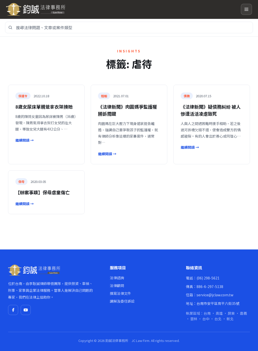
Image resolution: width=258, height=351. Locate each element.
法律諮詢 (117, 277)
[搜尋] (10, 27)
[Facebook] (13, 310)
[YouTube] (26, 310)
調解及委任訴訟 (122, 301)
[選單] (246, 9)
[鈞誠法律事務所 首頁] (121, 9)
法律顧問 (117, 285)
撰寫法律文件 (120, 293)
